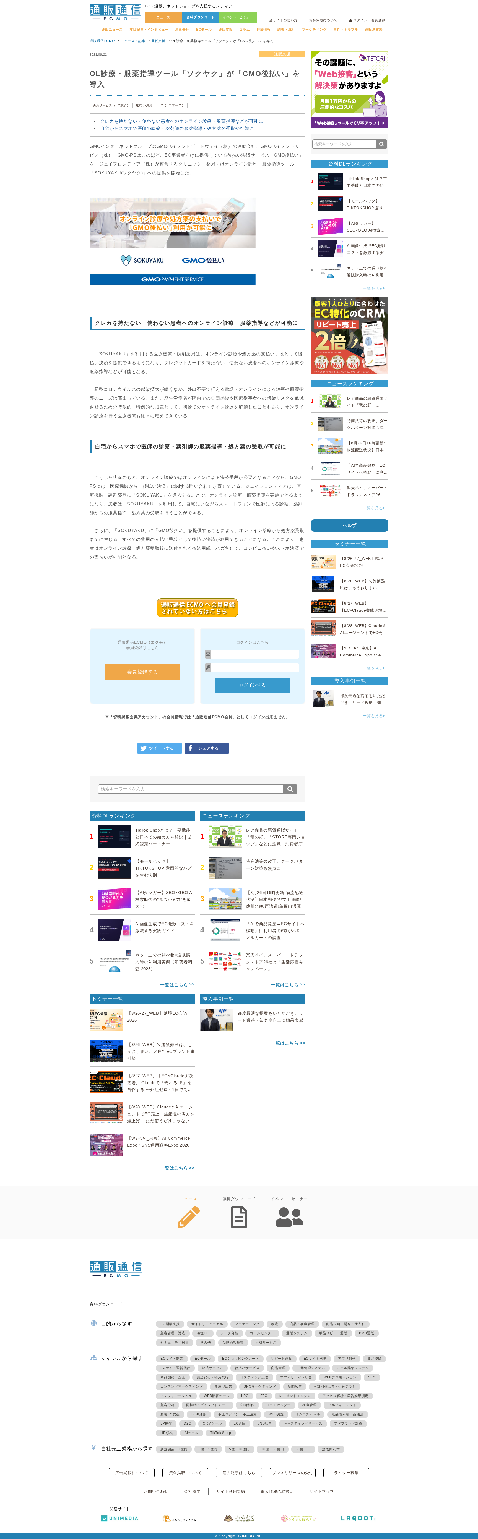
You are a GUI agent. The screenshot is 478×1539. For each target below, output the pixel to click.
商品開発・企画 (172, 1377)
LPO (244, 1396)
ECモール (204, 30)
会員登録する (142, 672)
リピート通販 (281, 1358)
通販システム (297, 1333)
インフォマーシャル (176, 1396)
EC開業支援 (170, 1324)
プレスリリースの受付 (292, 1472)
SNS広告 (264, 1423)
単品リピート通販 (333, 1333)
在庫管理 (309, 1405)
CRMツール (212, 1423)
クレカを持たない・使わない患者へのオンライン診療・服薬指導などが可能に (181, 121)
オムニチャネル (307, 1414)
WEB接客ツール (217, 1396)
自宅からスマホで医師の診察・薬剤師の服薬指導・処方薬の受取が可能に (177, 128)
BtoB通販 (366, 1333)
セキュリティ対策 (174, 1342)
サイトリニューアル (207, 1324)
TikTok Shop (220, 1433)
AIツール (192, 1433)
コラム (244, 30)
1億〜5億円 (208, 1449)
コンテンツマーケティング (181, 1386)
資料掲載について (323, 20)
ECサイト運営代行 (175, 1368)
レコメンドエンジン (295, 1396)
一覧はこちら (174, 984)
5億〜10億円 (239, 1449)
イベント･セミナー (238, 17)
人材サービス (266, 1342)
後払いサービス (247, 1368)
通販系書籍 (374, 30)
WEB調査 (276, 1414)
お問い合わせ (156, 1491)
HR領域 (166, 1433)
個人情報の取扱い (277, 1491)
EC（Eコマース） (172, 105)
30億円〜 (303, 1449)
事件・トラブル (345, 30)
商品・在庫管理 (302, 1324)
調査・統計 (286, 30)
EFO (263, 1396)
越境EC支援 (170, 1414)
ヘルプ (350, 525)
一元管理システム (311, 1368)
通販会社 (182, 30)
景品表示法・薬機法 (347, 1414)
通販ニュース (112, 30)
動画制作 (247, 1405)
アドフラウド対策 (348, 1423)
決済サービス (212, 1368)
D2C (187, 1423)
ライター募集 (346, 1472)
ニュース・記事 (133, 41)
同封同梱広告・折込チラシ (334, 1386)
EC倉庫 (239, 1423)
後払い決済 (144, 105)
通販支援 (226, 30)
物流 (274, 1324)
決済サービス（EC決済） (111, 105)
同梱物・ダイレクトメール (207, 1405)
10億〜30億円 (272, 1449)
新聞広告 (295, 1386)
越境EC (203, 1333)
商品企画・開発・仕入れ (345, 1324)
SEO (372, 1377)
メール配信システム (352, 1368)
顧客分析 (167, 1405)
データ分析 (229, 1333)
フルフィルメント (342, 1405)
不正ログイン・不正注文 (237, 1414)
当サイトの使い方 (283, 20)
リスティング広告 (254, 1377)
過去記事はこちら (239, 1472)
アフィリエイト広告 (296, 1377)
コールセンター (262, 1333)
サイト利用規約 (230, 1491)
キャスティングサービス (303, 1423)
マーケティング (314, 30)
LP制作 (166, 1423)
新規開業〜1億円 (173, 1449)
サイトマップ (322, 1491)
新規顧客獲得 (233, 1342)
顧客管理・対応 (172, 1333)
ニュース (163, 17)
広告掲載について (131, 1472)
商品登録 (374, 1358)
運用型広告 (223, 1386)
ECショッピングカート (240, 1358)
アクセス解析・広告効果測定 (345, 1396)
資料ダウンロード (200, 17)
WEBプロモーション (340, 1377)
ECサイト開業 (171, 1358)
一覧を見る (373, 288)
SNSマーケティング (260, 1386)
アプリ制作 (347, 1358)
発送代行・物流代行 (212, 1377)
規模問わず (331, 1449)
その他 (205, 1342)
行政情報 (264, 30)
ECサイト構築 (315, 1358)
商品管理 (278, 1368)
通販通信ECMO (102, 41)
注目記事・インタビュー (148, 30)
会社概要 (192, 1491)
